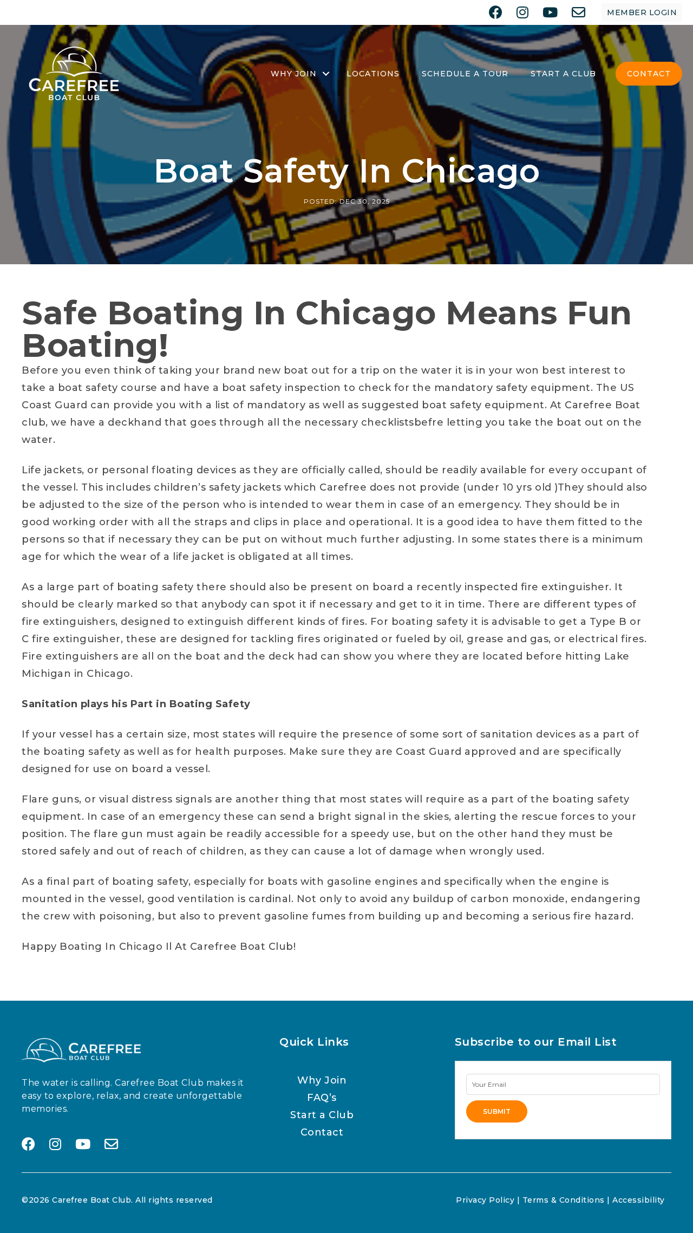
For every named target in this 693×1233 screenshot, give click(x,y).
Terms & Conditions (563, 1200)
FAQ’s (322, 1098)
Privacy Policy (485, 1200)
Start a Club (322, 1115)
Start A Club (563, 74)
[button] (326, 73)
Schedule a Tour (465, 74)
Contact (649, 74)
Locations (373, 74)
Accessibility (638, 1200)
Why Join (294, 74)
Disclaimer (426, 1200)
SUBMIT (497, 1111)
